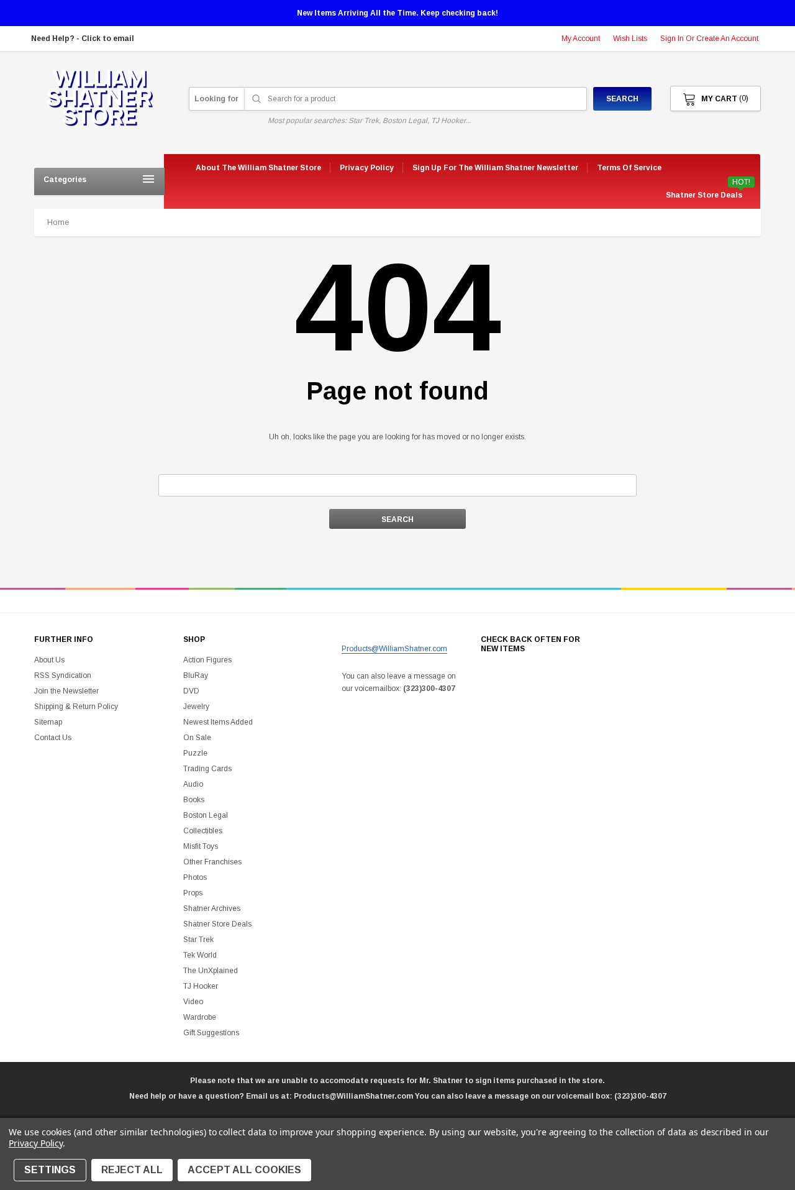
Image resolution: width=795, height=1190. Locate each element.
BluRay (195, 675)
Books (193, 799)
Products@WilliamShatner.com (394, 648)
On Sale (197, 737)
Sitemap (48, 722)
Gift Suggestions (211, 1032)
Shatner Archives (211, 908)
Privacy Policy (36, 1143)
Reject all (132, 1170)
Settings (50, 1170)
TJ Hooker (200, 986)
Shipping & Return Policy (76, 706)
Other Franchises (212, 862)
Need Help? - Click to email (82, 38)
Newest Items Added (218, 722)
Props (192, 893)
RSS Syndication (62, 675)
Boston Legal (205, 815)
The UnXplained (210, 970)
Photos (195, 877)
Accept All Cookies (244, 1170)
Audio (193, 784)
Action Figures (207, 660)
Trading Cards (207, 768)
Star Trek (198, 939)
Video (193, 1001)
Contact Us (52, 737)
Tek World (200, 955)
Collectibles (202, 830)
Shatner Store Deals (704, 195)
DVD (191, 691)
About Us (49, 660)
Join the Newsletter (66, 691)
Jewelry (196, 706)
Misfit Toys (200, 846)
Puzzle (195, 753)
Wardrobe (199, 1017)
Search (622, 98)
